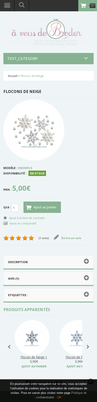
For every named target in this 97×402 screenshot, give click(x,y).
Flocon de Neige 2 (79, 357)
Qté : (7, 207)
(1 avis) (44, 238)
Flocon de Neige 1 (34, 357)
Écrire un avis (71, 238)
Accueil (12, 76)
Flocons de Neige (32, 76)
